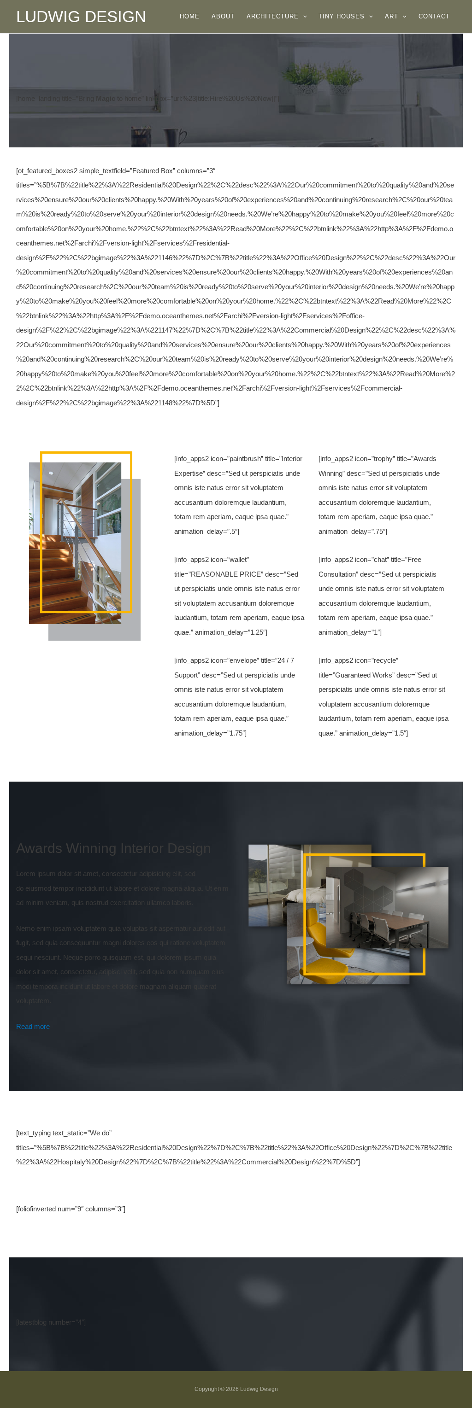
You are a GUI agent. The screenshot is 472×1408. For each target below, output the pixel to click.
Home (190, 16)
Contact (434, 16)
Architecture (273, 16)
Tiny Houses (342, 16)
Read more (33, 1026)
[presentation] (303, 16)
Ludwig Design (81, 16)
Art (391, 16)
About (223, 16)
